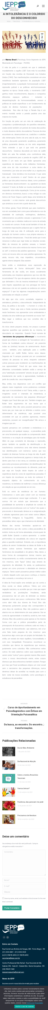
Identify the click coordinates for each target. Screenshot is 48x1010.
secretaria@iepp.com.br (11, 958)
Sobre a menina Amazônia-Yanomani (27, 776)
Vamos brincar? (23, 788)
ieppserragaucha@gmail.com (13, 972)
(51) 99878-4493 (10, 955)
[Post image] (8, 751)
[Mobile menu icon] (43, 6)
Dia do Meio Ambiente (25, 748)
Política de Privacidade (35, 1003)
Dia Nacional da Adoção (26, 761)
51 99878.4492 (22, 955)
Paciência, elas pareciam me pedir (30, 802)
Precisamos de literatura (26, 815)
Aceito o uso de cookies (24, 1006)
